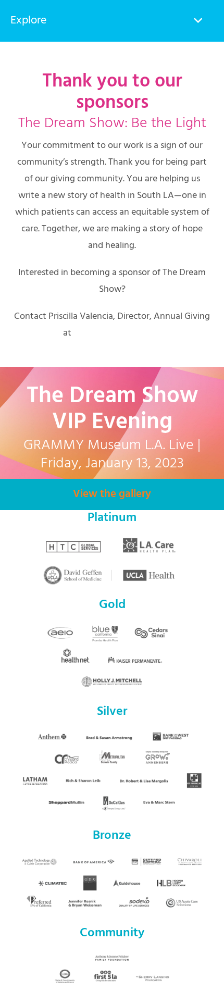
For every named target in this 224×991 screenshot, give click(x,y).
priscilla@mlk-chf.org (117, 333)
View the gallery (112, 494)
